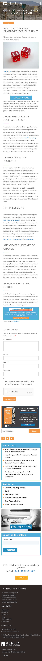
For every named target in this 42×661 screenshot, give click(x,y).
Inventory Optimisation (9, 602)
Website (6, 370)
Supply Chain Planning (8, 597)
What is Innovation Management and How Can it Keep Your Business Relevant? (21, 450)
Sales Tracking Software (13, 501)
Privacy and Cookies (18, 652)
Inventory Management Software (16, 498)
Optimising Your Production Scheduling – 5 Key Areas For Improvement (20, 467)
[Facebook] (3, 438)
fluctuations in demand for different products (18, 239)
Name (6, 354)
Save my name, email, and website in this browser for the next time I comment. (19, 382)
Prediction (7, 71)
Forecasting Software (12, 494)
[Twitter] (12, 438)
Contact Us (21, 578)
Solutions (4, 612)
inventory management (11, 220)
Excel (7, 491)
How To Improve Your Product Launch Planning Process (21, 456)
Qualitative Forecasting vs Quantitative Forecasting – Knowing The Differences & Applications (19, 474)
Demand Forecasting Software (15, 488)
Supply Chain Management (14, 504)
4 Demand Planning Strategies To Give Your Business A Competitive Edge (19, 462)
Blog (3, 617)
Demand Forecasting (8, 595)
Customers (5, 610)
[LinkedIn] (7, 438)
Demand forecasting (29, 138)
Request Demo (6, 619)
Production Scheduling (9, 600)
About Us (4, 614)
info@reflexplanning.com (11, 632)
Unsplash (16, 321)
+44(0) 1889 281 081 (24, 571)
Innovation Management (9, 593)
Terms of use (5, 652)
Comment (7, 339)
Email (5, 362)
